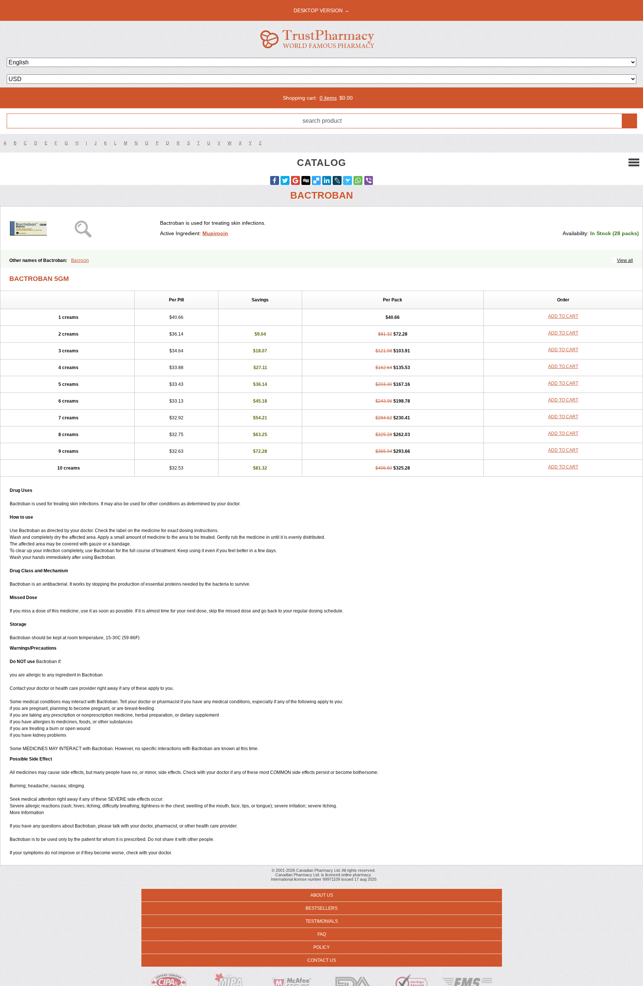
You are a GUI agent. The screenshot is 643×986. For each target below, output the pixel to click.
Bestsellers (321, 908)
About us (321, 895)
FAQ (321, 934)
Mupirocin (215, 233)
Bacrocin (80, 260)
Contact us (321, 960)
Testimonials (321, 921)
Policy (321, 947)
